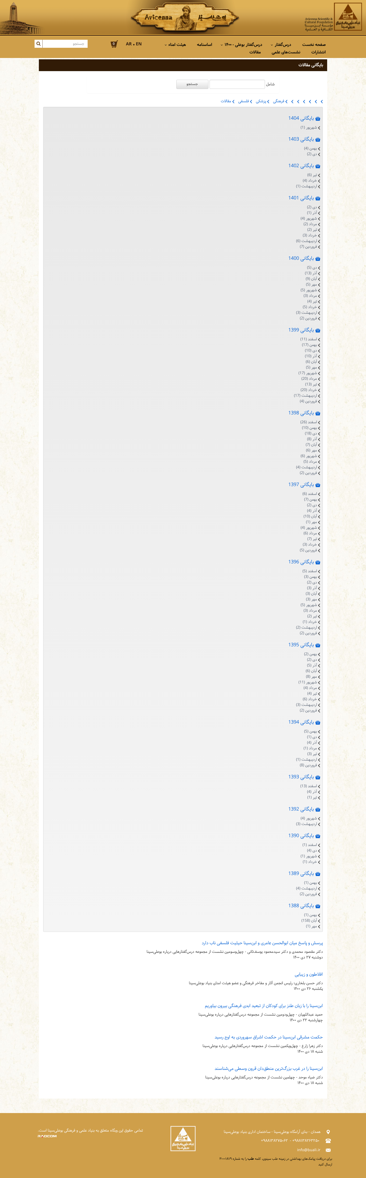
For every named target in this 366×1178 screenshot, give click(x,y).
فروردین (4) (308, 401)
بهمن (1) (310, 883)
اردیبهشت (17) (305, 396)
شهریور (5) (309, 290)
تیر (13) (311, 384)
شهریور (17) (307, 373)
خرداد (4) (310, 181)
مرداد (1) (310, 748)
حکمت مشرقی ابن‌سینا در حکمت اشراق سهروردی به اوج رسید (269, 1037)
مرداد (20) (309, 379)
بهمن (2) (310, 654)
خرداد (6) (310, 699)
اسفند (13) (308, 786)
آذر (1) (312, 213)
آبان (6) (311, 362)
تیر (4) (312, 301)
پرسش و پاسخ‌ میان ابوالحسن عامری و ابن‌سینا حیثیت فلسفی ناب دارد (262, 943)
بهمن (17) (309, 345)
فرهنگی (279, 101)
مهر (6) (311, 450)
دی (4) (312, 851)
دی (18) (311, 434)
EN (139, 44)
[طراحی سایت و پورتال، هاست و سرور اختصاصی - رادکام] (47, 1136)
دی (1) (312, 737)
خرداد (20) (309, 390)
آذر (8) (312, 439)
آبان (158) (309, 921)
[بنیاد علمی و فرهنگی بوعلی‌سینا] (333, 17)
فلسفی (244, 101)
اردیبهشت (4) (306, 467)
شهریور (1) (309, 128)
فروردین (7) (308, 247)
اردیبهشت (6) (306, 241)
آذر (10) (311, 356)
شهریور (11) (307, 682)
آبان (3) (311, 594)
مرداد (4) (310, 688)
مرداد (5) (310, 462)
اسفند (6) (309, 494)
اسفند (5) (309, 571)
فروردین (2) (308, 318)
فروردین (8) (308, 765)
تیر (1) (312, 797)
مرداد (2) (310, 224)
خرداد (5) (310, 307)
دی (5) (312, 268)
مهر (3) (311, 599)
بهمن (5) (310, 731)
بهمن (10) (309, 428)
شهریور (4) (309, 219)
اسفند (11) (308, 339)
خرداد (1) (310, 622)
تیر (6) (312, 175)
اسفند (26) (308, 422)
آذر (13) (311, 273)
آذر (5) (312, 665)
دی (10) (311, 351)
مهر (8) (311, 677)
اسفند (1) (309, 845)
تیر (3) (312, 754)
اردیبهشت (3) (306, 313)
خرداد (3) (310, 235)
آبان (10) (310, 516)
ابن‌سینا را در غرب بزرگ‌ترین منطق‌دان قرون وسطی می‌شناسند (269, 1068)
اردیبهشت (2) (306, 628)
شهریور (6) (309, 456)
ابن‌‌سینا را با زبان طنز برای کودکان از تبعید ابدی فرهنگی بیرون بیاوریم (264, 1005)
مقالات (226, 101)
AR (129, 44)
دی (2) (312, 154)
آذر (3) (312, 588)
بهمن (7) (310, 500)
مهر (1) (311, 522)
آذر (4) (312, 511)
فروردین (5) (308, 550)
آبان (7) (311, 445)
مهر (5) (311, 285)
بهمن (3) (310, 577)
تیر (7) (312, 539)
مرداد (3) (310, 296)
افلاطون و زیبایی (309, 974)
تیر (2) (312, 230)
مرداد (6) (310, 533)
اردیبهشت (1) (306, 186)
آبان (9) (311, 279)
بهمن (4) (310, 148)
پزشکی (261, 101)
